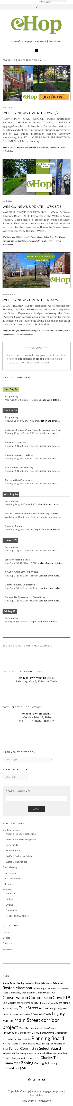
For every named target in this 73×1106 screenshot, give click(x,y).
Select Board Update (58, 237)
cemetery (52, 988)
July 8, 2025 (7, 201)
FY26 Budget (14, 330)
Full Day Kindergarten (49, 1008)
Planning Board (47, 1038)
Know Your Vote (14, 850)
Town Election (9, 873)
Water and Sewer (27, 241)
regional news (52, 1043)
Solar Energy (20, 1052)
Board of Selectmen (53, 983)
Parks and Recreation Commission (17, 1039)
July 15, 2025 (8, 107)
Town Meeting (10, 867)
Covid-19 (61, 997)
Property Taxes (9, 1044)
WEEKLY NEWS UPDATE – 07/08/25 (32, 207)
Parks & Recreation (57, 1032)
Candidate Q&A (39, 988)
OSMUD (36, 1032)
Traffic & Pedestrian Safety (19, 856)
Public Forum (22, 1044)
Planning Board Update (40, 237)
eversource (62, 1003)
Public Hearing (36, 1043)
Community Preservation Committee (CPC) (32, 992)
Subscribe (7, 949)
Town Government (12, 878)
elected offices (47, 1002)
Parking (44, 1032)
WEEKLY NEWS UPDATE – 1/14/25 (30, 300)
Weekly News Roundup (48, 147)
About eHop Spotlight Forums (21, 833)
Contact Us (11, 910)
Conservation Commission (27, 997)
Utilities (35, 147)
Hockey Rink (24, 1014)
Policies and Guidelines (17, 915)
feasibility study (10, 1008)
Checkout (7, 943)
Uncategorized (26, 147)
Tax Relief (7, 1058)
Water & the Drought (16, 861)
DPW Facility (30, 1002)
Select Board (50, 1048)
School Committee (24, 1048)
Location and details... (50, 399)
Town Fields (12, 845)
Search (36, 809)
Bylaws (9, 904)
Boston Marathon (17, 987)
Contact (7, 932)
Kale (24, 1100)
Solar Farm (34, 1053)
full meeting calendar (40, 645)
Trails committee (20, 1058)
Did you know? (12, 1003)
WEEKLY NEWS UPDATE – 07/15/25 (32, 113)
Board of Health (9, 147)
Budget (5, 330)
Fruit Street (29, 1007)
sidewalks (8, 1053)
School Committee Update (30, 330)
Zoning (27, 1062)
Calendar (7, 884)
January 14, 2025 (9, 294)
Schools (44, 330)
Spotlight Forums (11, 830)
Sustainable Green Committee (53, 1053)
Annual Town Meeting (13, 983)
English (47, 2)
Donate (6, 937)
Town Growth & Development (21, 839)
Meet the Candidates (30, 1028)
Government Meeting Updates (18, 237)
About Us (7, 889)
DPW (18, 147)
